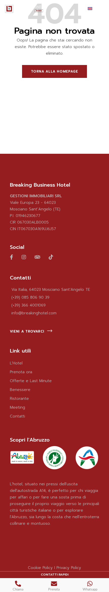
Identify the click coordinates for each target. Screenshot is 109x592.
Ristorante (19, 398)
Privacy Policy (69, 568)
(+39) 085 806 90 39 (30, 297)
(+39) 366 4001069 (28, 305)
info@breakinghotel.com (34, 313)
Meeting (17, 407)
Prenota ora (21, 372)
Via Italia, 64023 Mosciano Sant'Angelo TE (50, 289)
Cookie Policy (40, 568)
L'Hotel (16, 363)
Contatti (17, 416)
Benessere (20, 389)
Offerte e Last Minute (31, 381)
